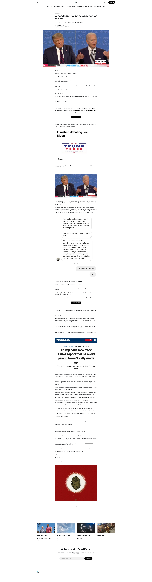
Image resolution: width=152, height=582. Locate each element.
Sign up (76, 571)
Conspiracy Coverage (70, 6)
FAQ (52, 6)
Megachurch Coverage (59, 6)
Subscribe (111, 2)
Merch (104, 6)
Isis (84, 431)
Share (95, 26)
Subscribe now (76, 116)
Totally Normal (80, 6)
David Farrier (61, 25)
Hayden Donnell (88, 6)
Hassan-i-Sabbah (89, 443)
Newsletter (57, 13)
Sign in (105, 2)
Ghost (114, 571)
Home (48, 6)
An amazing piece (59, 318)
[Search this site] (37, 2)
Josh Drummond (97, 6)
